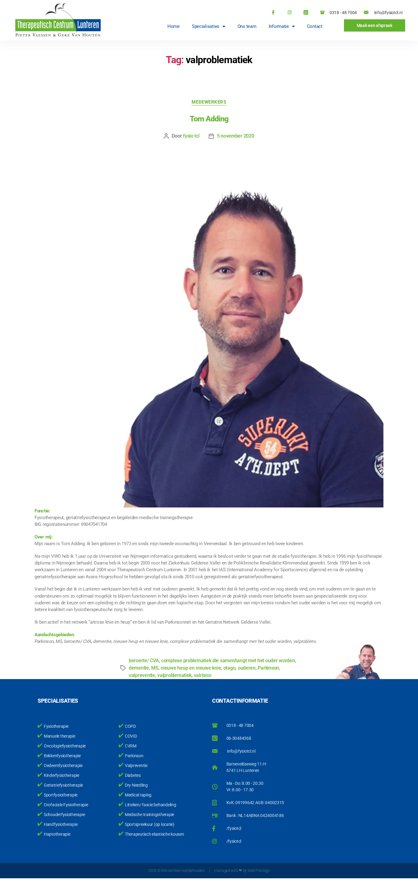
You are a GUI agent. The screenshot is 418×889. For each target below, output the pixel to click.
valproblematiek (174, 675)
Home (173, 26)
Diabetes (133, 775)
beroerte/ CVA (144, 660)
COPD (130, 726)
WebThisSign (259, 870)
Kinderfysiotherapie (61, 775)
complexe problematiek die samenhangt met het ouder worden (228, 660)
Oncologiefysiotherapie (65, 745)
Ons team (246, 26)
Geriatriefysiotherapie (63, 785)
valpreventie (142, 675)
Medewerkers (209, 102)
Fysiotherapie (56, 726)
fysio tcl (191, 136)
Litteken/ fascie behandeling (150, 804)
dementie (139, 668)
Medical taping (138, 794)
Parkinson (134, 755)
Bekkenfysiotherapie (62, 755)
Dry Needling (136, 785)
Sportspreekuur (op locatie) (149, 824)
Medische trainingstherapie (149, 814)
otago (229, 668)
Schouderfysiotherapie (64, 814)
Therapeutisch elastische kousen (154, 834)
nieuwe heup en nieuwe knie (191, 668)
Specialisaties (205, 26)
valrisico (203, 675)
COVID (131, 736)
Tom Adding (209, 118)
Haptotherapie (57, 834)
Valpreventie (136, 765)
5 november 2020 (235, 136)
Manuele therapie (59, 736)
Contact (315, 26)
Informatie (279, 26)
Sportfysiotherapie (60, 794)
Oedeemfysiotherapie (63, 765)
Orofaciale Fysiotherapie (66, 804)
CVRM (130, 745)
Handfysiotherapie (60, 824)
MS (154, 668)
